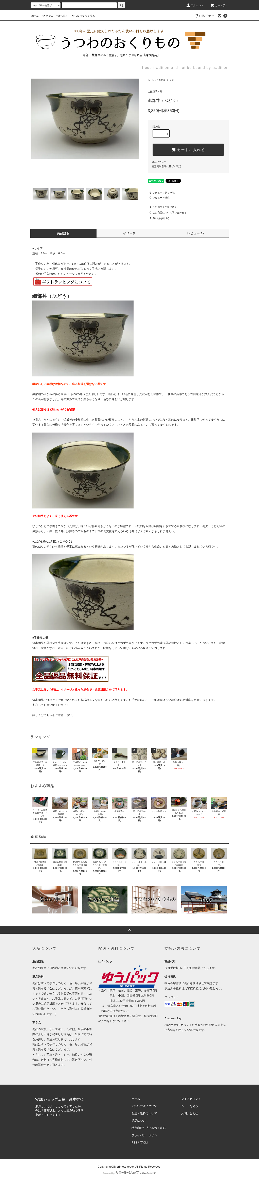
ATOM (144, 1142)
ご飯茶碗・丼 (163, 80)
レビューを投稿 (161, 197)
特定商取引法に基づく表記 (166, 166)
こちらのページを (66, 273)
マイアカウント (191, 1098)
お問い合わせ (206, 15)
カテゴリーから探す (57, 15)
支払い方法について (144, 1106)
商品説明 (63, 233)
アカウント (197, 5)
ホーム (35, 15)
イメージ (129, 233)
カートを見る (189, 1106)
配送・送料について (144, 1113)
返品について (159, 162)
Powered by (109, 1173)
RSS (134, 1142)
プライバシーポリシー (146, 1135)
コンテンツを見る (85, 15)
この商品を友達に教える (166, 207)
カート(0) (221, 5)
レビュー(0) (195, 233)
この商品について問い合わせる (170, 212)
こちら (48, 715)
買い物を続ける (161, 218)
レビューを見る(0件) (164, 192)
